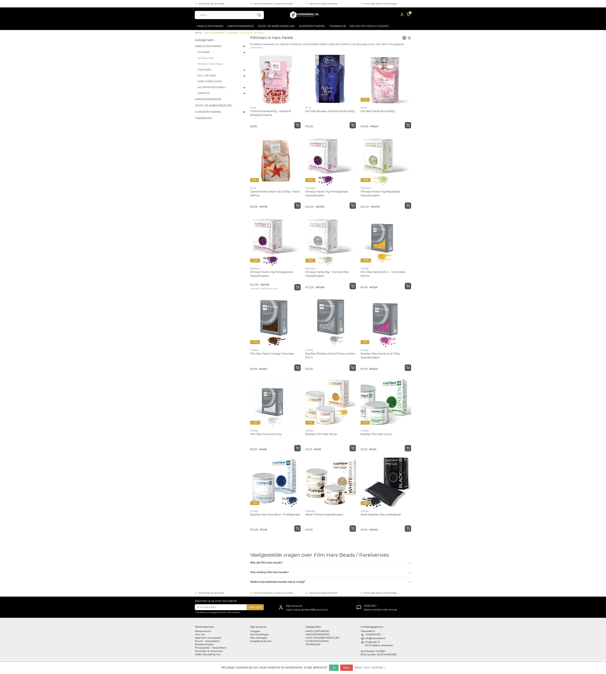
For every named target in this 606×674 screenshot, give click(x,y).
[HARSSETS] (244, 93)
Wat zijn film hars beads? (266, 562)
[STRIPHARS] (244, 70)
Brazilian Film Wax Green (376, 434)
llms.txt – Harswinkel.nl (207, 641)
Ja (334, 668)
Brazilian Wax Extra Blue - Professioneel (275, 514)
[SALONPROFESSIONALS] (244, 87)
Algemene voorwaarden (208, 637)
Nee (346, 668)
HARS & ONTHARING (210, 26)
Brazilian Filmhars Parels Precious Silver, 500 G (330, 355)
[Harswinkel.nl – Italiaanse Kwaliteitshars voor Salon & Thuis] (304, 15)
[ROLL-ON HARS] (244, 75)
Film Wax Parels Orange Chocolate (272, 353)
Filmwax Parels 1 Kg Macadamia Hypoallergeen (380, 193)
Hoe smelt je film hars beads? (269, 572)
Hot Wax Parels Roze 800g (378, 111)
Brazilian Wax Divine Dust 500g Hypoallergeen (380, 355)
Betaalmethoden (204, 644)
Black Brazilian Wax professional (381, 514)
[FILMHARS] (244, 52)
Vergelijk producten (261, 641)
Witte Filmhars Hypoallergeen (324, 514)
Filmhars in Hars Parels (253, 33)
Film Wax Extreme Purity (266, 434)
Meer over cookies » (369, 667)
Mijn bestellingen (259, 634)
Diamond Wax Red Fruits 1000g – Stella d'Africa (275, 193)
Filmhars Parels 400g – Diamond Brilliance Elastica (270, 113)
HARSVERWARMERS (240, 26)
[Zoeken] (259, 15)
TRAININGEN (337, 26)
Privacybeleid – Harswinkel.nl (210, 647)
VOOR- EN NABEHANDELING (276, 26)
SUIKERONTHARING (312, 26)
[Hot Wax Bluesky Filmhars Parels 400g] (330, 79)
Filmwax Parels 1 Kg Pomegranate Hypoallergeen (326, 193)
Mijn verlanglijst (258, 637)
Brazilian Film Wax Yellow (321, 434)
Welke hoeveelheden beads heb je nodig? (277, 581)
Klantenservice (203, 631)
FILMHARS (233, 33)
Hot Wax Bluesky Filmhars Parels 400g (329, 111)
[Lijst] (409, 38)
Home (198, 33)
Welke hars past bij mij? (208, 654)
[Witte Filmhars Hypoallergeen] (330, 483)
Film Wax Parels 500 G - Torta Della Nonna (383, 274)
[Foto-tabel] (404, 38)
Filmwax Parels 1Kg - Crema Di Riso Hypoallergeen (327, 274)
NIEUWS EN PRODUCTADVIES (369, 26)
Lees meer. (256, 47)
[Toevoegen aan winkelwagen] (297, 125)
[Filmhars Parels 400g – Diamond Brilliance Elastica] (275, 79)
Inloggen (255, 631)
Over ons (200, 634)
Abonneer (255, 607)
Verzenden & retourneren (209, 651)
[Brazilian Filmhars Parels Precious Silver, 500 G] (330, 322)
